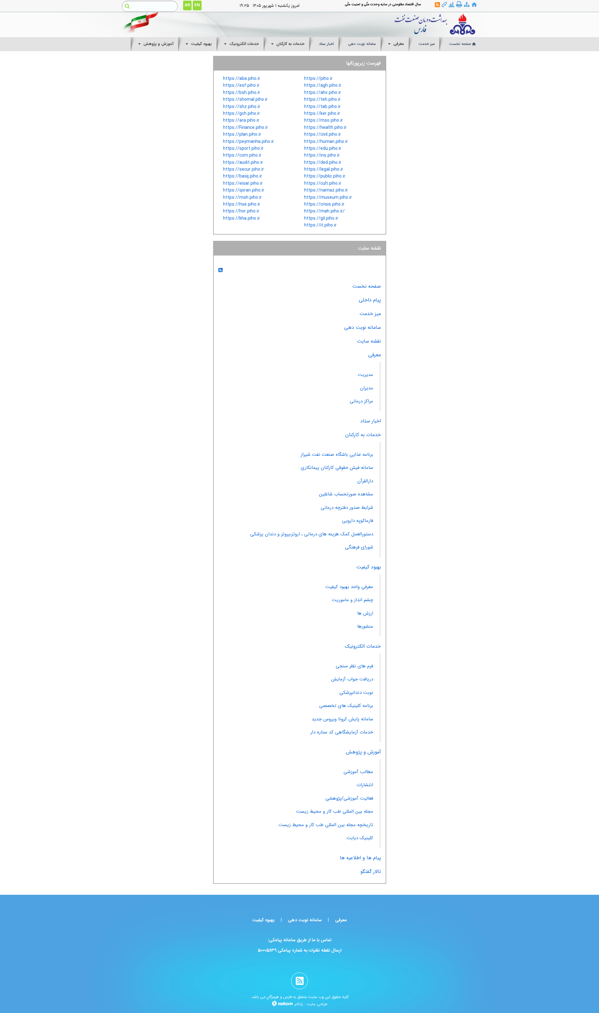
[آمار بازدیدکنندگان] (451, 5)
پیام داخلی (370, 300)
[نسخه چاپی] (459, 4)
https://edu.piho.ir (322, 148)
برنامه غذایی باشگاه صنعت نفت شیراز (337, 454)
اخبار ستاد (370, 421)
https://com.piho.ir (242, 155)
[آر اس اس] (437, 5)
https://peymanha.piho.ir (248, 141)
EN (197, 5)
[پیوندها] (444, 5)
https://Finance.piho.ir (245, 127)
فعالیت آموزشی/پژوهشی (349, 798)
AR (187, 5)
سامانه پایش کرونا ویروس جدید (342, 719)
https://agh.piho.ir (322, 85)
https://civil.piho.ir (322, 134)
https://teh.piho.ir (322, 99)
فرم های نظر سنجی (354, 666)
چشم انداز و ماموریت (352, 600)
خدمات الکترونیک (363, 646)
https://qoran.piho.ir (243, 190)
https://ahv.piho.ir (322, 92)
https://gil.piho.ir (321, 218)
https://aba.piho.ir (241, 78)
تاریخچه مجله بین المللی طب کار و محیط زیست (326, 825)
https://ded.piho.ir (322, 162)
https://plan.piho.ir (242, 134)
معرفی (374, 355)
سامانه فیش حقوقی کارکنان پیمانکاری (337, 467)
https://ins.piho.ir (322, 155)
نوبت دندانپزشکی (356, 692)
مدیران (366, 388)
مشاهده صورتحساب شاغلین (346, 494)
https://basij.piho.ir (242, 176)
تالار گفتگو (370, 871)
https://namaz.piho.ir (326, 190)
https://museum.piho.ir (328, 197)
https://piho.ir (318, 78)
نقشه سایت (369, 341)
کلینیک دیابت (360, 838)
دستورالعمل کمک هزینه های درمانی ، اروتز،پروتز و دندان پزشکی (311, 534)
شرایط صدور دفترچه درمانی (347, 507)
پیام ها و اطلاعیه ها (360, 858)
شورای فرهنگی (359, 547)
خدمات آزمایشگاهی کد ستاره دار (341, 732)
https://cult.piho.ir (322, 183)
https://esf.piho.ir (241, 85)
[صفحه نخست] (474, 5)
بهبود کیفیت (368, 567)
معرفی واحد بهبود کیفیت (349, 587)
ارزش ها (365, 613)
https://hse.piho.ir (241, 204)
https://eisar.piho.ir (243, 183)
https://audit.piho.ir (243, 162)
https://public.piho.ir (324, 176)
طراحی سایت (317, 1004)
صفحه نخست (366, 286)
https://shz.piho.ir (241, 106)
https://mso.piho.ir (323, 120)
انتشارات (365, 785)
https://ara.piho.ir (241, 120)
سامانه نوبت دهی (362, 327)
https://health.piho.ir (325, 127)
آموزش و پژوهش (363, 752)
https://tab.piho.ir (322, 106)
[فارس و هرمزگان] (345, 24)
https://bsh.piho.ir (241, 92)
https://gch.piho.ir (241, 113)
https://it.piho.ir (320, 225)
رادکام (299, 1004)
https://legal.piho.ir (323, 169)
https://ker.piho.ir (322, 113)
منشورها (365, 626)
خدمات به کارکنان (363, 435)
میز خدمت (370, 314)
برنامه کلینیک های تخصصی (346, 705)
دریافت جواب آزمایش (352, 679)
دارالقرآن (365, 481)
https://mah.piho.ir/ (324, 211)
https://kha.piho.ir (241, 218)
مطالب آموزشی (358, 772)
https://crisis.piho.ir (324, 204)
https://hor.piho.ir (241, 211)
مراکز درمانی (361, 401)
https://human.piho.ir (326, 141)
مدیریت (365, 374)
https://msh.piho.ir (242, 197)
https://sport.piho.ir (243, 148)
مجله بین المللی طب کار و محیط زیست (334, 811)
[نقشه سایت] (467, 5)
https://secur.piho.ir (243, 169)
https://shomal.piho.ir (245, 99)
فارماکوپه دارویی (357, 520)
